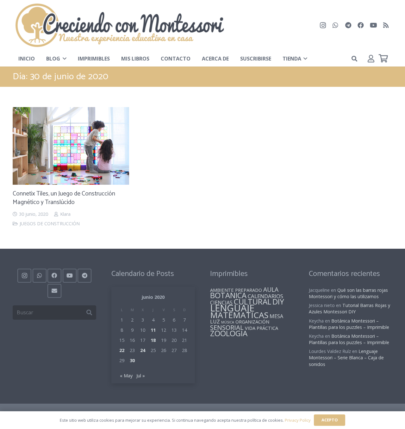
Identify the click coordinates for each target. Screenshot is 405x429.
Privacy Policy (298, 420)
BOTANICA (228, 295)
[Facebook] (360, 25)
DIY (278, 301)
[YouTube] (373, 25)
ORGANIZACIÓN (252, 321)
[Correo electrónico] (54, 291)
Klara (65, 214)
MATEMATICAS (239, 315)
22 (121, 350)
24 (142, 350)
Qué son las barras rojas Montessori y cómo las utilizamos (348, 293)
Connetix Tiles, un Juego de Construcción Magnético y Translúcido (64, 198)
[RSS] (386, 25)
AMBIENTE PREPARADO (236, 290)
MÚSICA (227, 322)
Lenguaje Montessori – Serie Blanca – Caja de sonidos (346, 357)
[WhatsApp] (335, 25)
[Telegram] (348, 25)
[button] (63, 59)
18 (153, 340)
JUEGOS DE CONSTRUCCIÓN (50, 224)
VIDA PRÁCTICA (261, 328)
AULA (270, 289)
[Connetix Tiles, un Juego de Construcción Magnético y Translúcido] (71, 111)
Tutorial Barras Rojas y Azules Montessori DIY (349, 308)
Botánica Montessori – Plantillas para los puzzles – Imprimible (349, 324)
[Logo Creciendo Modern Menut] (119, 25)
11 (153, 330)
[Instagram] (322, 25)
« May (126, 376)
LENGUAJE (232, 308)
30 (132, 360)
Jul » (140, 376)
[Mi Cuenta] (371, 58)
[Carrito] (383, 58)
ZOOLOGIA (228, 333)
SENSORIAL (227, 327)
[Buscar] (89, 312)
